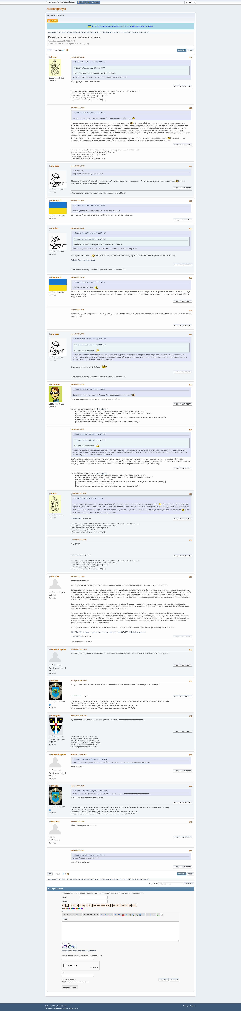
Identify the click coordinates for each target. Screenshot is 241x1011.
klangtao (55, 715)
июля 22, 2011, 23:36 (79, 540)
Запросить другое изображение (84, 950)
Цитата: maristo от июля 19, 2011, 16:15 (90, 112)
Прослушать (66, 950)
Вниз (49, 50)
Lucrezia (55, 821)
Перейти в (153, 884)
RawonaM (56, 200)
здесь (123, 26)
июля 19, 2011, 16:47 (77, 166)
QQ (177, 86)
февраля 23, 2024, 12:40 (79, 715)
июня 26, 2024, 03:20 (77, 821)
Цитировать (186, 86)
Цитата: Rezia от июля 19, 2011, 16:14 (90, 68)
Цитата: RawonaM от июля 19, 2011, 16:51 (90, 233)
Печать (190, 50)
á (62, 911)
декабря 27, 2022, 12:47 (79, 681)
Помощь (185, 1006)
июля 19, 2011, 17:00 (77, 277)
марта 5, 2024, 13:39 (77, 786)
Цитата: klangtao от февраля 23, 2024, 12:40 (91, 759)
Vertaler (55, 576)
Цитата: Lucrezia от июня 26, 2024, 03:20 (90, 855)
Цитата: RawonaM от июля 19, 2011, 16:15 (90, 62)
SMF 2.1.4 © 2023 (50, 1006)
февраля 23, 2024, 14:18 (79, 754)
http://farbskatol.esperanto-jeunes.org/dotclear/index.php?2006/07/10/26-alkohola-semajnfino (108, 632)
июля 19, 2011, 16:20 (77, 57)
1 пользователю (76, 518)
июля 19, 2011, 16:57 (77, 228)
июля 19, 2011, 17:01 (77, 310)
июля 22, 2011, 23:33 (79, 493)
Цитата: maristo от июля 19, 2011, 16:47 (90, 205)
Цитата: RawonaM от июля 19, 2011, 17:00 (90, 339)
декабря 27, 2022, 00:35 (79, 649)
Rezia (54, 57)
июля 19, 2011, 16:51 (77, 200)
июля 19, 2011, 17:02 (77, 334)
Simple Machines (62, 1006)
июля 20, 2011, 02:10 (77, 384)
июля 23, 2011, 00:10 (77, 576)
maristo (55, 166)
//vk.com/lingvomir (102, 409)
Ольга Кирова (58, 649)
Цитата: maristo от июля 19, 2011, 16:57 (90, 282)
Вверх (50, 874)
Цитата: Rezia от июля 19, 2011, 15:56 (89, 498)
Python (54, 680)
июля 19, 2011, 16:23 (77, 107)
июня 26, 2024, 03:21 (77, 850)
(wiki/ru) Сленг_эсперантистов (83, 260)
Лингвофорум (56, 8)
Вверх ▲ (193, 1006)
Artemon (55, 384)
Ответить (181, 50)
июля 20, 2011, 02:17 (77, 429)
